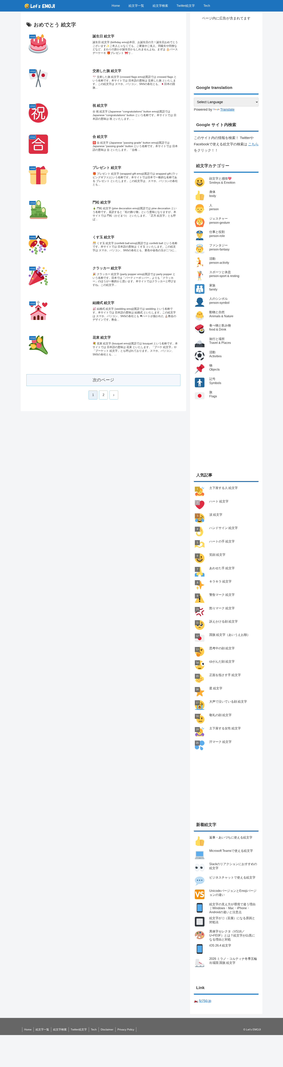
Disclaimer (107, 1029)
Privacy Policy (125, 1029)
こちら (253, 144)
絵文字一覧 (42, 1029)
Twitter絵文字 (79, 1029)
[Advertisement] (226, 48)
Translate (227, 109)
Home (28, 1029)
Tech (94, 1029)
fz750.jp (205, 1001)
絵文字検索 (60, 1029)
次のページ (103, 379)
